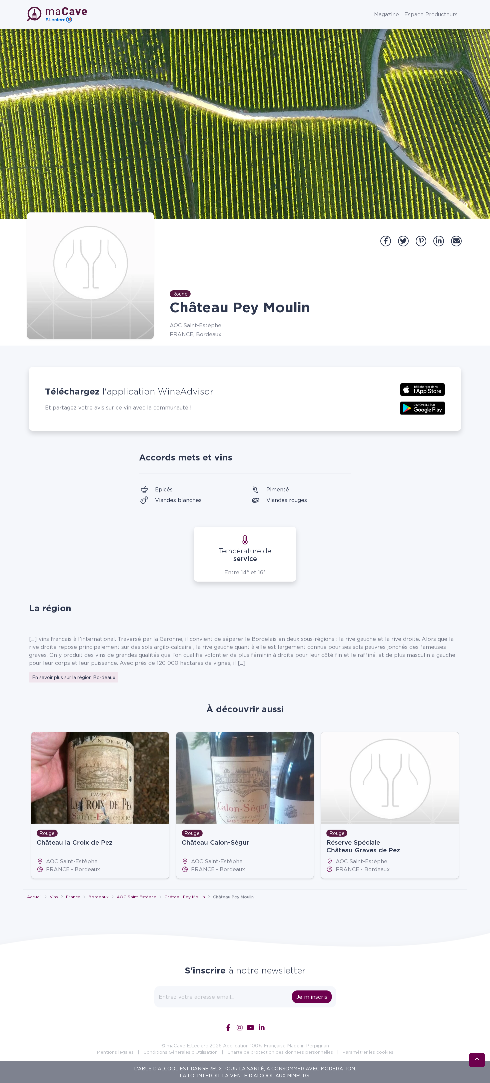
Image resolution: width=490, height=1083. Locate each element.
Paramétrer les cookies (368, 1052)
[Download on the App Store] (422, 389)
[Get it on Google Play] (422, 407)
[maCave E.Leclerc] (57, 15)
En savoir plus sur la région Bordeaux (73, 677)
